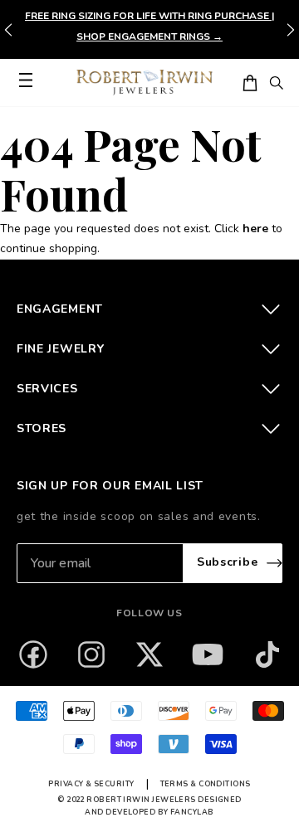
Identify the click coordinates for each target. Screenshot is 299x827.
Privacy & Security (91, 784)
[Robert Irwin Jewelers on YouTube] (207, 654)
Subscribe (227, 563)
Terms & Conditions (205, 784)
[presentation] (290, 30)
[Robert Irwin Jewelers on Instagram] (91, 654)
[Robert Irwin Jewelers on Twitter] (149, 654)
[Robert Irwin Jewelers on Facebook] (33, 654)
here (255, 228)
